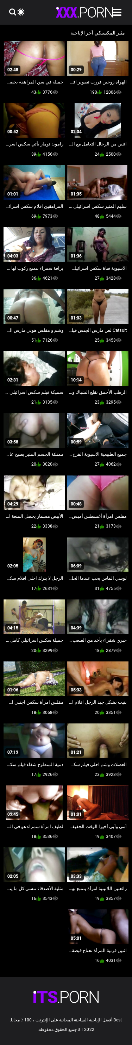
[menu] (117, 12)
